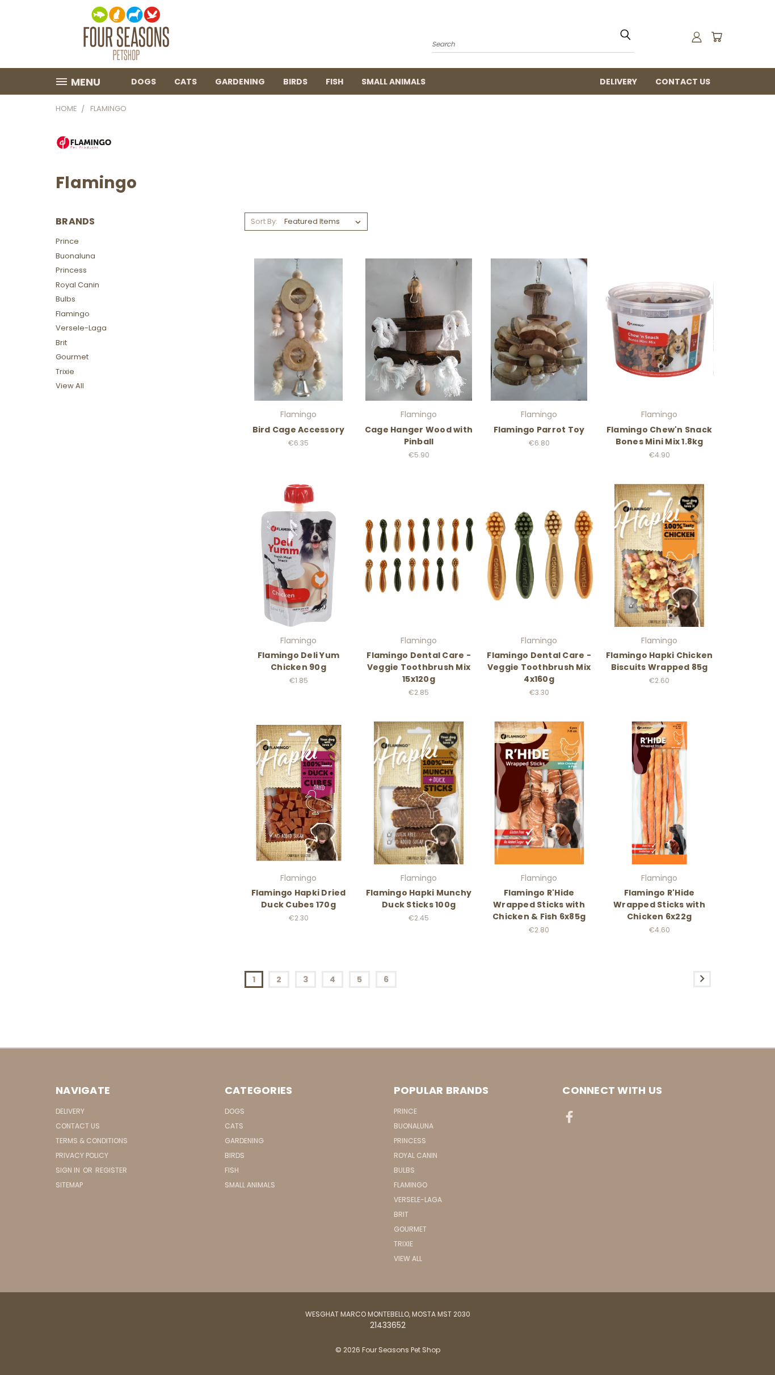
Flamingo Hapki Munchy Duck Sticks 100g (418, 898)
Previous (745, 1339)
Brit (61, 342)
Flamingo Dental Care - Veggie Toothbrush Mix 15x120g (419, 667)
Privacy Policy (82, 1155)
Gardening (240, 81)
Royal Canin (77, 284)
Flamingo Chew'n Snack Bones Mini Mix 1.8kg (659, 435)
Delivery (618, 81)
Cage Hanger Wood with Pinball (419, 435)
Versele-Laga (81, 327)
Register (111, 1170)
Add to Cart (298, 328)
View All (70, 385)
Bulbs (65, 299)
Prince (67, 241)
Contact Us (682, 81)
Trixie (65, 371)
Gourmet (72, 356)
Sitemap (69, 1185)
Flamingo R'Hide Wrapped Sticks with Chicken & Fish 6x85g (539, 904)
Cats (185, 81)
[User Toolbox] (696, 37)
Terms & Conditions (92, 1140)
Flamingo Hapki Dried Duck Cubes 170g (298, 898)
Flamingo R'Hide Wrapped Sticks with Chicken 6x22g (659, 904)
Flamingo (73, 313)
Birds (295, 81)
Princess (71, 270)
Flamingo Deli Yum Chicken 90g (298, 661)
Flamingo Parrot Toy (539, 429)
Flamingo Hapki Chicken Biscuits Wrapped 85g (659, 661)
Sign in (69, 1170)
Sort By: (264, 221)
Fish (334, 81)
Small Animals (393, 81)
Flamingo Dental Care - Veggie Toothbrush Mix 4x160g (539, 667)
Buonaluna (75, 256)
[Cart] (716, 37)
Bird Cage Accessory (298, 429)
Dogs (143, 81)
